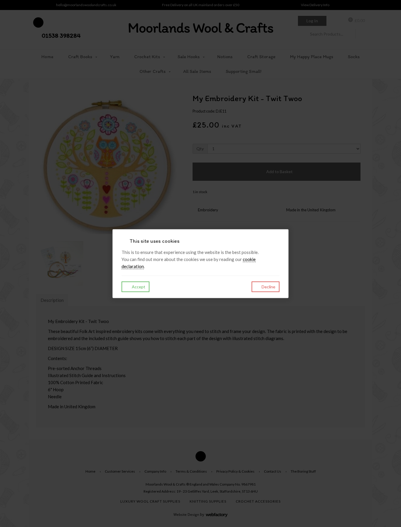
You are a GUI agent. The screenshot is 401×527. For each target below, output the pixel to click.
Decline (268, 286)
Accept (138, 286)
